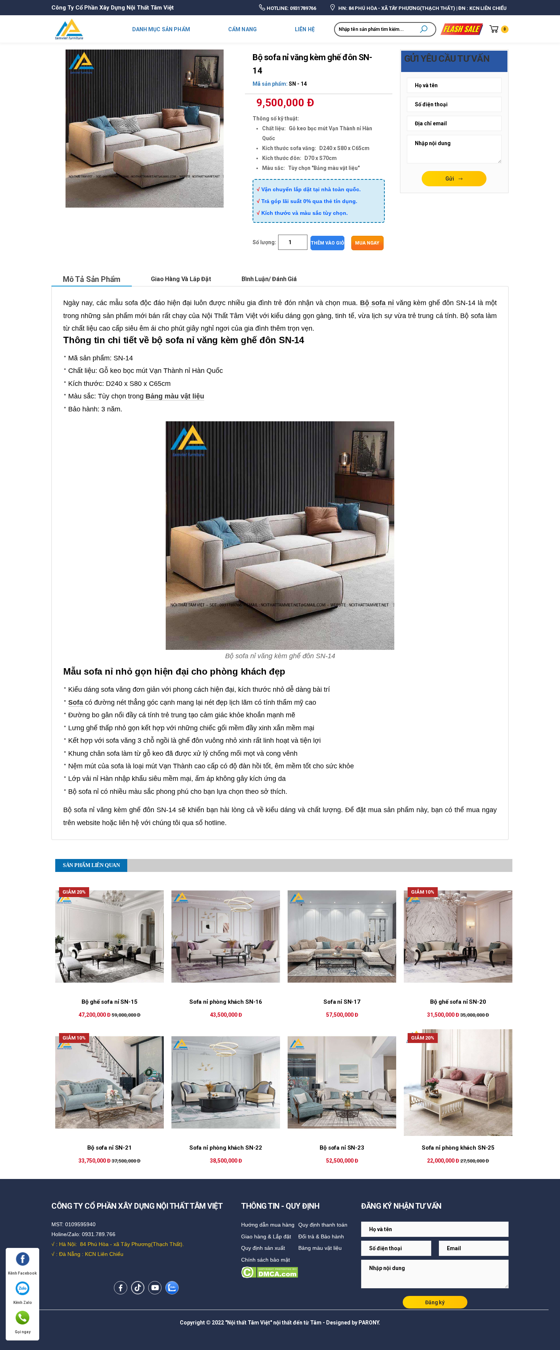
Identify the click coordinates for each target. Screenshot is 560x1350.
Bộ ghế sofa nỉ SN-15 (109, 1001)
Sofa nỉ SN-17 (341, 1001)
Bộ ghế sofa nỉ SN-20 (458, 1001)
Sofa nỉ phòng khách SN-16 (225, 1001)
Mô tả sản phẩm (91, 279)
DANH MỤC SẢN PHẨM (161, 29)
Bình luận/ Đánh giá (269, 279)
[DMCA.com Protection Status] (299, 1272)
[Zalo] (172, 1287)
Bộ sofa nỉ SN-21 (109, 1147)
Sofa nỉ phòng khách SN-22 (225, 1147)
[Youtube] (155, 1287)
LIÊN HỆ (305, 29)
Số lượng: (264, 242)
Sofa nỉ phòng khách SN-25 (458, 1147)
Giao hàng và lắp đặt (181, 279)
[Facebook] (120, 1287)
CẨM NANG (242, 29)
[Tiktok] (137, 1287)
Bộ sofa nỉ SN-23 (342, 1147)
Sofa (75, 702)
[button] (423, 29)
